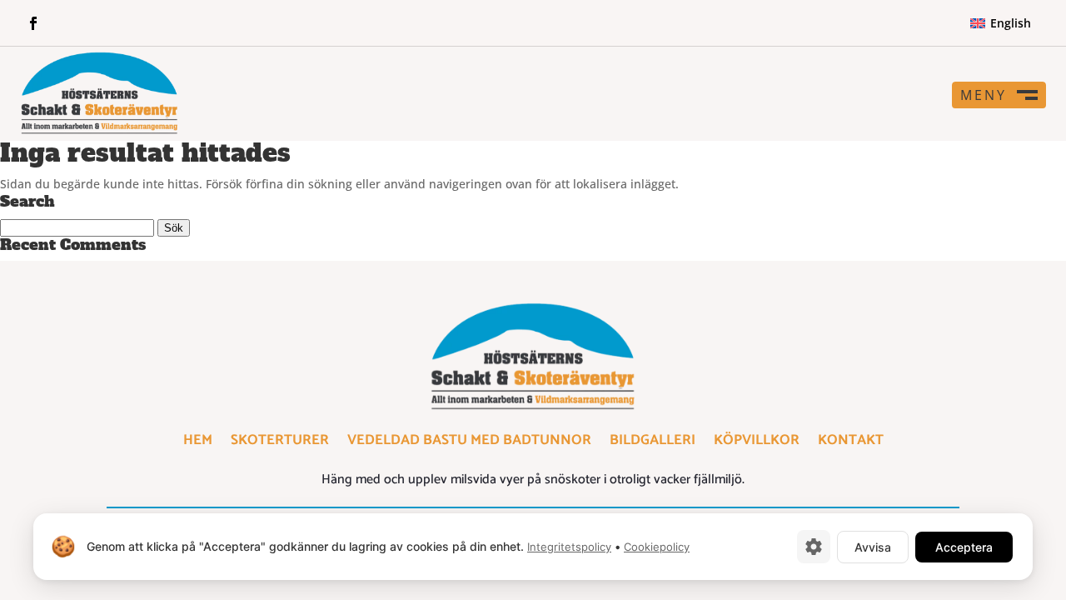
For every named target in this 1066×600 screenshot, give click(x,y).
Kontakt (851, 443)
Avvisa (872, 547)
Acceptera (964, 547)
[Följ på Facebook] (33, 23)
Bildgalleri (652, 443)
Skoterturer (280, 443)
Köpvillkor (757, 443)
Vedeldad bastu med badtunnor (469, 443)
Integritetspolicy (569, 546)
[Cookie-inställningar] (813, 546)
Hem (197, 443)
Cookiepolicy (657, 546)
